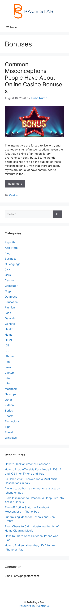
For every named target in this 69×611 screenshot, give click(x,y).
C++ (7, 269)
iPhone (9, 356)
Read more (15, 183)
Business (10, 258)
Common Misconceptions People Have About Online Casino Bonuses (33, 77)
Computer (11, 285)
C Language (12, 264)
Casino (13, 195)
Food (8, 313)
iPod (8, 361)
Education (11, 302)
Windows (11, 437)
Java (8, 367)
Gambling (11, 318)
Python (9, 405)
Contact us (43, 605)
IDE (7, 345)
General (10, 323)
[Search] (57, 214)
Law (7, 378)
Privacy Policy (27, 605)
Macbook (11, 388)
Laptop (9, 372)
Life (7, 383)
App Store (11, 247)
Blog (7, 253)
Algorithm (11, 242)
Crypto (9, 291)
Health (9, 329)
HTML (9, 340)
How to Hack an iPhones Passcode (27, 464)
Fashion (10, 307)
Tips (7, 426)
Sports (9, 416)
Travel (9, 432)
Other (8, 399)
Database (11, 296)
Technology (12, 421)
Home (9, 334)
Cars (8, 275)
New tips (10, 394)
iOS (7, 350)
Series (9, 410)
